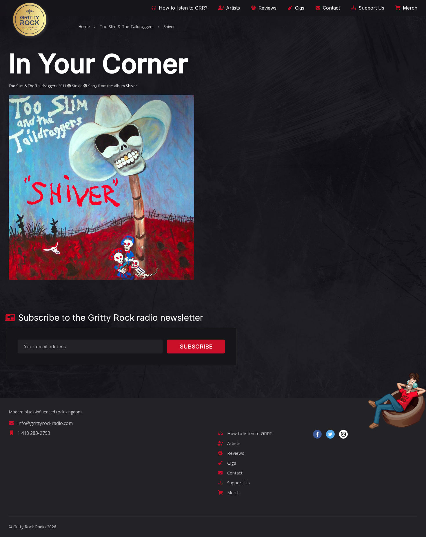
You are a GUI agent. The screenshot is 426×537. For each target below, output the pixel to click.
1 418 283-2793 (33, 433)
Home (84, 26)
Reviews (266, 8)
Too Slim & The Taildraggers (127, 26)
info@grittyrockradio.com (45, 423)
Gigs (299, 8)
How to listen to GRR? (182, 8)
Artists (232, 8)
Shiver (169, 26)
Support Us (370, 8)
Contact (330, 8)
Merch (409, 8)
